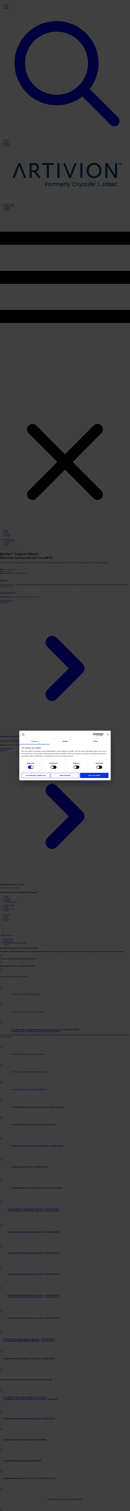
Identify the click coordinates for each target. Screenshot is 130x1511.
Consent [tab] (34, 741)
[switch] (53, 767)
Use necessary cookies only (36, 775)
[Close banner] (107, 734)
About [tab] (95, 741)
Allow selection (65, 775)
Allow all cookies (94, 775)
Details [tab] (65, 741)
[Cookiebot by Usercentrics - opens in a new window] (94, 734)
